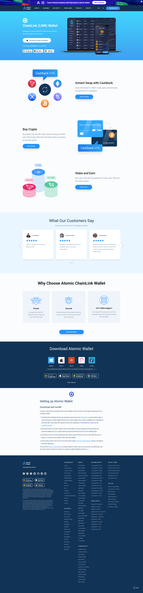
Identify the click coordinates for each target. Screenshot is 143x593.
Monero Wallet (81, 468)
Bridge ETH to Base (96, 506)
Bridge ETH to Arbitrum (96, 504)
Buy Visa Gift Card (112, 478)
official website (84, 417)
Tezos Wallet (81, 500)
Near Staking (81, 559)
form (87, 449)
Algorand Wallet (82, 480)
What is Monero (112, 494)
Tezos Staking (81, 564)
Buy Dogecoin (67, 531)
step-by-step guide (54, 447)
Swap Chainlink (84, 97)
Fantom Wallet (81, 493)
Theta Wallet (81, 483)
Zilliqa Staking (81, 572)
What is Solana (111, 491)
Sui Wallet (80, 538)
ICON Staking (81, 577)
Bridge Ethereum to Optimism (98, 511)
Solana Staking (81, 579)
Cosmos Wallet (82, 535)
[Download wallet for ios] (38, 50)
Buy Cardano (67, 546)
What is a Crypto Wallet (113, 486)
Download (113, 8)
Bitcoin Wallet (81, 465)
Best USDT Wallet (112, 504)
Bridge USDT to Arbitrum (97, 514)
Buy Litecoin (67, 529)
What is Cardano (112, 499)
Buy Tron (66, 539)
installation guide (46, 425)
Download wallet (71, 332)
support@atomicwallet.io (29, 467)
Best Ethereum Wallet (113, 501)
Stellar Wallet (81, 518)
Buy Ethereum (67, 514)
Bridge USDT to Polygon (97, 521)
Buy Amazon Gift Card (113, 473)
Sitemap (66, 500)
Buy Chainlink (31, 146)
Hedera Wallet (81, 513)
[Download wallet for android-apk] (78, 376)
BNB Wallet (80, 508)
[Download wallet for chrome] (49, 50)
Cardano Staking (82, 574)
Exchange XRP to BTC (96, 473)
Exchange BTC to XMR (96, 470)
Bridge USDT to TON (96, 524)
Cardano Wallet (82, 478)
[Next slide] (119, 245)
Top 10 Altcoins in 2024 (113, 489)
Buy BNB (66, 526)
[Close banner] (141, 1)
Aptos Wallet (81, 525)
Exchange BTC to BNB (96, 480)
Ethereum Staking (82, 551)
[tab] (70, 262)
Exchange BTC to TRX (96, 483)
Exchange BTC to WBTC (97, 488)
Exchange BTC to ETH (96, 465)
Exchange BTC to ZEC (96, 495)
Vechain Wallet (81, 528)
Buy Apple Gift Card (112, 475)
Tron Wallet (81, 510)
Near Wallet (81, 488)
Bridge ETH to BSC (95, 509)
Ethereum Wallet (82, 473)
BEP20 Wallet (81, 523)
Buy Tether (67, 516)
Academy (66, 490)
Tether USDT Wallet (83, 475)
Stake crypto (84, 187)
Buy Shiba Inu (67, 536)
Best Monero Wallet (113, 506)
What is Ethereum (112, 496)
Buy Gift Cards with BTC (114, 465)
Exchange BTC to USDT (97, 478)
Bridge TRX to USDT (96, 529)
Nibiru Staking (81, 582)
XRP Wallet (80, 490)
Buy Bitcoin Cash (68, 519)
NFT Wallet (80, 503)
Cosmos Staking (82, 562)
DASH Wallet (81, 533)
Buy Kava (66, 544)
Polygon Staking (82, 556)
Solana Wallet (81, 470)
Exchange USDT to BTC (97, 468)
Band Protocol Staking (83, 567)
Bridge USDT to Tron (96, 526)
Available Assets (82, 549)
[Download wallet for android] (27, 51)
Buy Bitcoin (67, 511)
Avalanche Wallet (82, 505)
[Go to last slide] (23, 245)
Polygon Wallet (81, 498)
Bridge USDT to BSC (96, 519)
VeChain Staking (82, 569)
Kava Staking (81, 554)
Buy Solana (67, 541)
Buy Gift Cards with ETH (114, 468)
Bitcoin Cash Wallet (83, 515)
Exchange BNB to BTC (96, 475)
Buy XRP (66, 521)
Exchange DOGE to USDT (97, 490)
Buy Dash (66, 549)
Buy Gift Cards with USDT (114, 470)
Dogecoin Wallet (82, 485)
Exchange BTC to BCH (96, 493)
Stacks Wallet (81, 540)
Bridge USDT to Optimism (97, 516)
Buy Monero (67, 524)
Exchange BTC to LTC (96, 485)
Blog (65, 488)
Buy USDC (66, 534)
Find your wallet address (83, 441)
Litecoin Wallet (81, 495)
